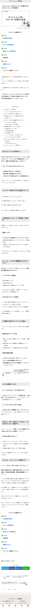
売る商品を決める (7, 38)
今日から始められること (11, 143)
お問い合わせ (23, 601)
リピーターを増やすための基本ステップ (13, 114)
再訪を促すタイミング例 (11, 128)
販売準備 (5, 57)
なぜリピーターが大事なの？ (10, 109)
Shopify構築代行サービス (8, 601)
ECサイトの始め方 (6, 561)
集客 (13, 561)
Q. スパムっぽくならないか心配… (13, 137)
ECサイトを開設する (8, 44)
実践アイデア (8, 118)
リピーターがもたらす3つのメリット (13, 111)
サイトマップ (8, 603)
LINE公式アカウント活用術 (11, 124)
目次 (13, 107)
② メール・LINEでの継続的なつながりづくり (14, 120)
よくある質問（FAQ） (9, 133)
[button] (28, 315)
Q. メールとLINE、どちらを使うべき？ (14, 135)
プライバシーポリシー (23, 603)
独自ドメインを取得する (9, 51)
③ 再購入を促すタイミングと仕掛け (12, 126)
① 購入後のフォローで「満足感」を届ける (14, 116)
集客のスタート (7, 64)
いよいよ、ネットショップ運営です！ (12, 145)
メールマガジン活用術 (10, 122)
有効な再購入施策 (9, 131)
